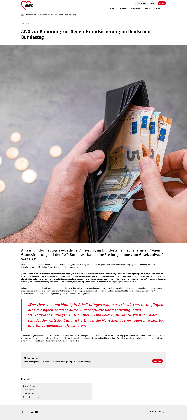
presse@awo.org (28, 393)
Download (157, 361)
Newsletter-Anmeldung (155, 412)
